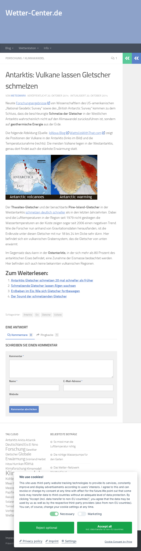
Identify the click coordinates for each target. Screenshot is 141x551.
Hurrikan (18, 464)
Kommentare (21, 335)
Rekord (10, 497)
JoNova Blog (57, 133)
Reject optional (46, 527)
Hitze (9, 464)
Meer (9, 483)
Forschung (14, 58)
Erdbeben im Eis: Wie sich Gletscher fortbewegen (45, 291)
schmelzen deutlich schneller (45, 212)
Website (13, 394)
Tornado (10, 506)
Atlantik (31, 440)
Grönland (31, 459)
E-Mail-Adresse (72, 381)
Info (46, 48)
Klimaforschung (16, 468)
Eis (37, 314)
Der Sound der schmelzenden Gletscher (39, 296)
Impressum (12, 538)
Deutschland (15, 444)
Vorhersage (13, 511)
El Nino (33, 444)
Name (13, 381)
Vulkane (58, 314)
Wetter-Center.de (34, 12)
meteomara (18, 95)
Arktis (21, 440)
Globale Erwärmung (18, 456)
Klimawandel (34, 58)
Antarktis (28, 314)
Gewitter (31, 449)
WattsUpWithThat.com (85, 133)
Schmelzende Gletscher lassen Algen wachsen (43, 286)
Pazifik (10, 492)
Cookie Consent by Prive (118, 541)
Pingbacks (49, 335)
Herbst (41, 459)
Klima (28, 463)
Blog (8, 48)
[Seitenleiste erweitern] (136, 58)
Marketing (95, 514)
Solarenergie (13, 501)
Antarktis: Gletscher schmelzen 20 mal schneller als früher (52, 280)
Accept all (104, 528)
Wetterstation (27, 48)
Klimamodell (34, 468)
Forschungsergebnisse (31, 103)
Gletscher (46, 314)
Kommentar (16, 356)
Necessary (67, 514)
